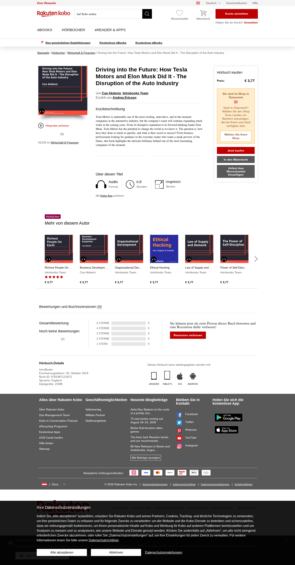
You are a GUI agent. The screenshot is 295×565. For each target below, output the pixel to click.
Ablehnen (116, 552)
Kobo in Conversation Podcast (58, 420)
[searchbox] (113, 14)
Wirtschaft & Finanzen (65, 142)
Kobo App (106, 195)
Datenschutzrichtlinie (184, 484)
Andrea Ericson (124, 97)
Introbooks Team (135, 93)
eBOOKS (45, 30)
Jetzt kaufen (235, 150)
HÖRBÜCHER (74, 30)
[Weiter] (256, 259)
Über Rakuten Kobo (51, 409)
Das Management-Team (54, 415)
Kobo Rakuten (53, 13)
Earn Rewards (46, 3)
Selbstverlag (93, 409)
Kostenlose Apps (49, 432)
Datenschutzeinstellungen (215, 484)
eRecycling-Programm (53, 426)
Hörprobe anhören (57, 125)
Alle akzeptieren (61, 552)
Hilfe (255, 3)
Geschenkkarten (236, 3)
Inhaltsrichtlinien (243, 484)
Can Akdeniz (111, 93)
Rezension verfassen (188, 335)
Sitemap (44, 448)
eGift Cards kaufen (51, 437)
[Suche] (147, 14)
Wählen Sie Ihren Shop (235, 136)
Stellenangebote (95, 420)
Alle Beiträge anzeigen (145, 457)
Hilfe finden (46, 443)
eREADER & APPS (111, 30)
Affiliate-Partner (95, 415)
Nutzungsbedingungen (155, 484)
